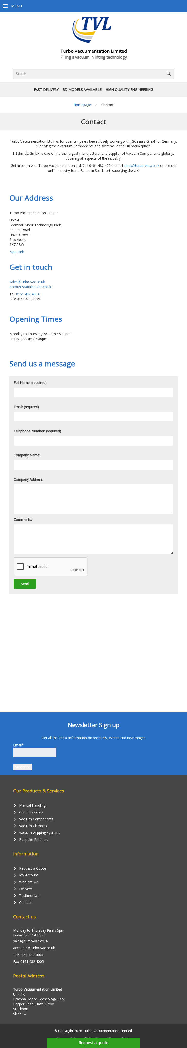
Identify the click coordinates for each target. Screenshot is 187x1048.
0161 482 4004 (27, 294)
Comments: (23, 519)
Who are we (25, 882)
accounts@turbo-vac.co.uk (30, 286)
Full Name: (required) (30, 382)
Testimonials (26, 896)
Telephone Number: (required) (37, 431)
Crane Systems (28, 812)
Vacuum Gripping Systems (36, 833)
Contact (22, 902)
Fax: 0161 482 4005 (28, 961)
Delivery (22, 889)
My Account (25, 875)
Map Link (16, 251)
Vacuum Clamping (30, 826)
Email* (18, 745)
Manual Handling (29, 805)
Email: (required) (26, 406)
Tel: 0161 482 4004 (28, 954)
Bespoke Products (30, 840)
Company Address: (28, 479)
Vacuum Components (33, 819)
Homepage (82, 105)
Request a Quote (29, 868)
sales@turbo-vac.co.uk (141, 165)
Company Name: (27, 455)
